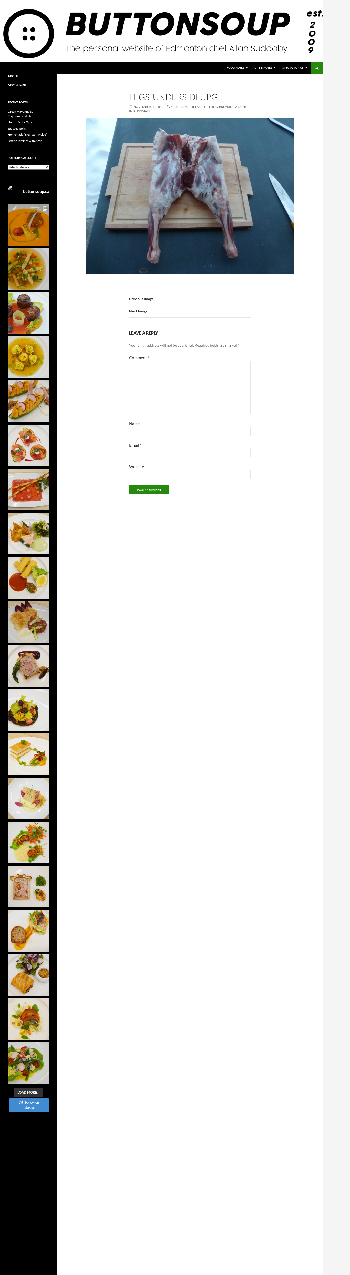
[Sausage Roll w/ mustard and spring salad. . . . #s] (28, 975)
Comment (139, 357)
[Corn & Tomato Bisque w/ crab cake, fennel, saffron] (28, 225)
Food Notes (235, 67)
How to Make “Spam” (21, 122)
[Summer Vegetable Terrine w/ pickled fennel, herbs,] (28, 1019)
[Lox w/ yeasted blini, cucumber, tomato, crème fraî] (28, 445)
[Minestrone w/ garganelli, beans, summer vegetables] (28, 269)
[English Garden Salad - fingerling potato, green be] (28, 1063)
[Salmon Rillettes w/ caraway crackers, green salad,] (28, 533)
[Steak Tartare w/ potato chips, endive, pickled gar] (28, 622)
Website (136, 466)
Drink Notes (263, 67)
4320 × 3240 (179, 107)
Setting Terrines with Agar (25, 141)
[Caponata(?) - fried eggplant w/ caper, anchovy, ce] (28, 313)
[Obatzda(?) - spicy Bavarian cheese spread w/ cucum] (28, 401)
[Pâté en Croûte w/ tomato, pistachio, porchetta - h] (28, 886)
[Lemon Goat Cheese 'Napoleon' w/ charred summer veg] (28, 754)
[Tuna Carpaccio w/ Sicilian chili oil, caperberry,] (28, 489)
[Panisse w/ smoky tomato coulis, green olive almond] (28, 578)
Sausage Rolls (17, 128)
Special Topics (293, 67)
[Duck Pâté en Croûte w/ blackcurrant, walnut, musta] (28, 666)
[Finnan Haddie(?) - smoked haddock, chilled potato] (28, 798)
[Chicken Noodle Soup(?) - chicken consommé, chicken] (28, 357)
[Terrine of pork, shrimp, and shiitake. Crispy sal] (28, 931)
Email (135, 445)
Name (135, 423)
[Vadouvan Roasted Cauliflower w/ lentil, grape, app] (28, 710)
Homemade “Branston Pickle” (27, 134)
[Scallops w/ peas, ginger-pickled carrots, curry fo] (28, 842)
